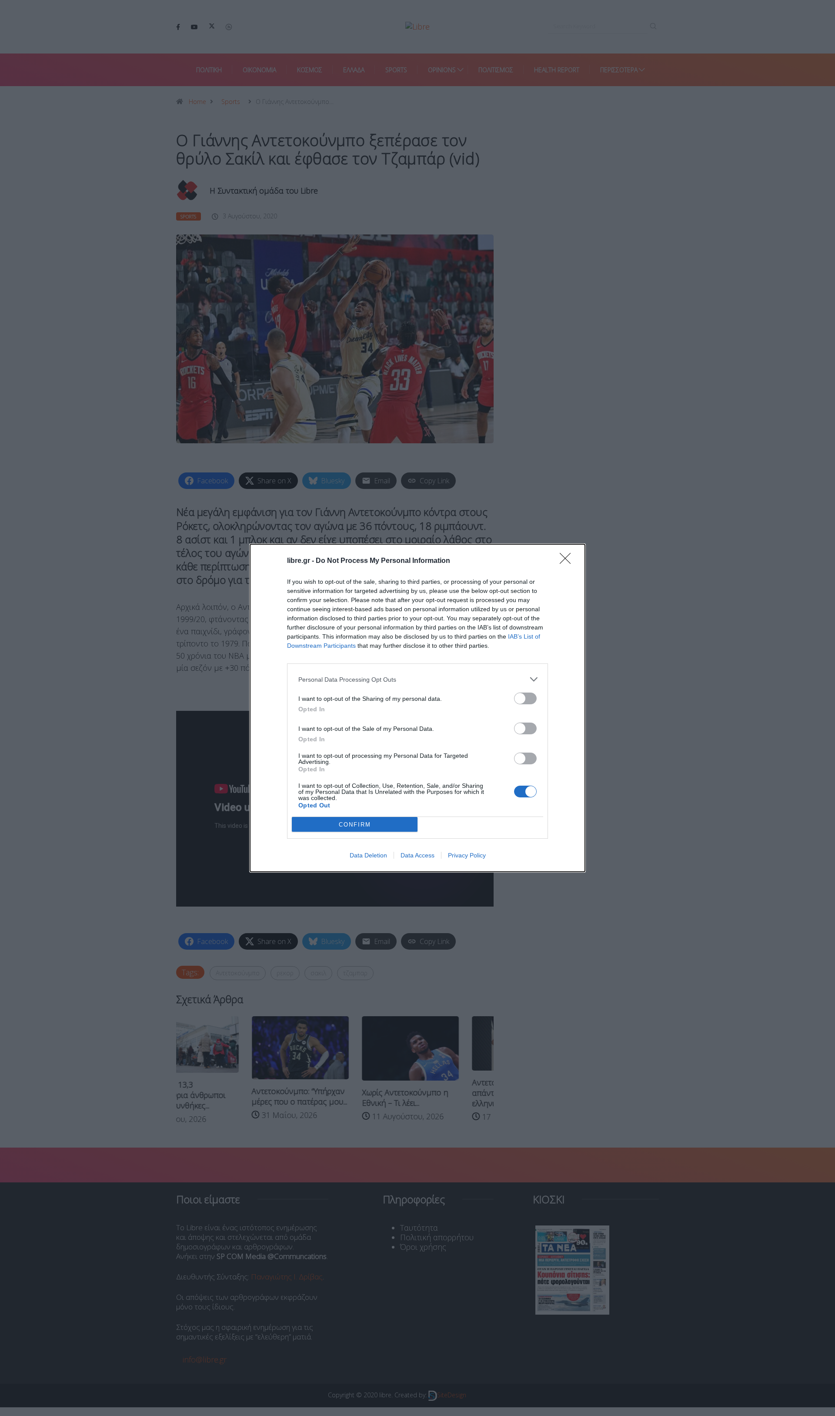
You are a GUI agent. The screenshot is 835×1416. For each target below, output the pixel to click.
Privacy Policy (467, 855)
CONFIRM (355, 824)
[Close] (568, 561)
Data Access (417, 855)
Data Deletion (368, 855)
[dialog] (417, 708)
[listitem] (417, 679)
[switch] (525, 698)
